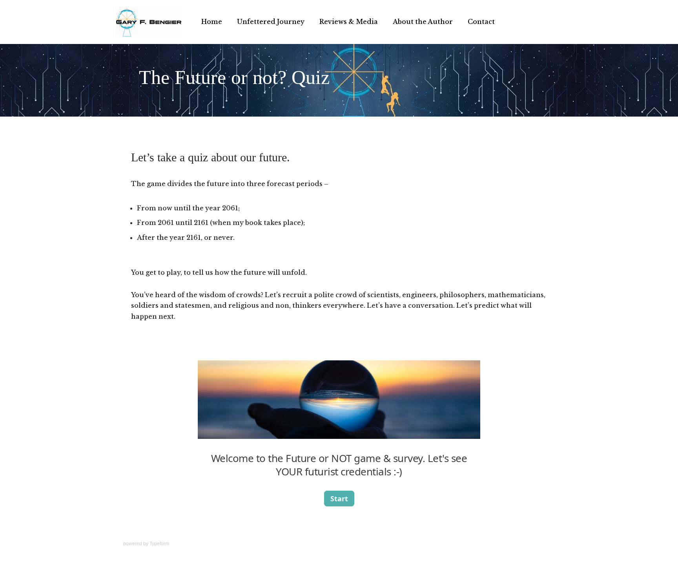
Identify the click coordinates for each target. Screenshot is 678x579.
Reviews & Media (348, 22)
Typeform (159, 543)
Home (211, 22)
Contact (481, 22)
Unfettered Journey (270, 22)
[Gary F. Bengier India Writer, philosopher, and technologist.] (148, 22)
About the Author (423, 22)
